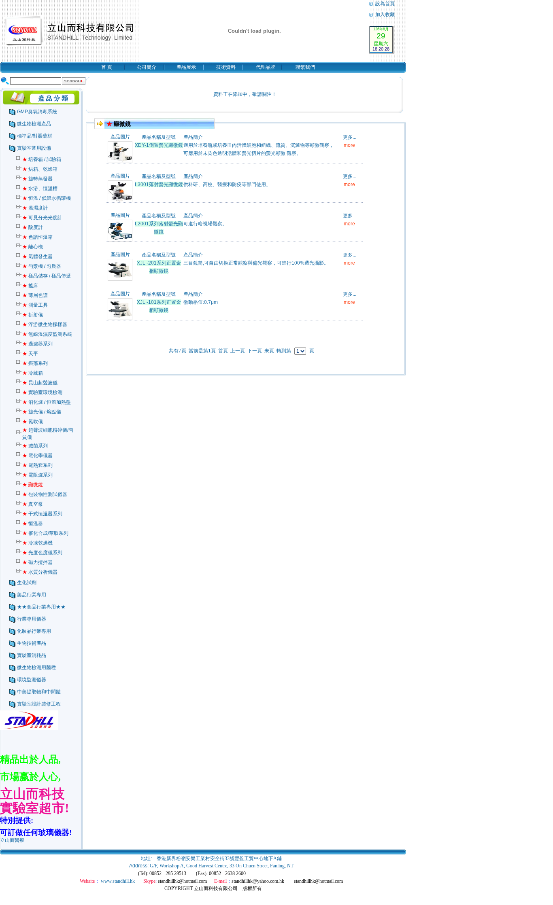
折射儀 (32, 315)
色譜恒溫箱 (37, 237)
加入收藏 (384, 14)
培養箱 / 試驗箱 (41, 159)
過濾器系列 (37, 344)
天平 (30, 353)
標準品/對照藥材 (34, 136)
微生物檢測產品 (34, 124)
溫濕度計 (35, 208)
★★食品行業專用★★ (41, 607)
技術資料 (226, 67)
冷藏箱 (32, 373)
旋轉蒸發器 (37, 179)
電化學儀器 (37, 455)
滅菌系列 (35, 446)
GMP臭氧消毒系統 (37, 111)
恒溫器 (32, 523)
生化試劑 (26, 582)
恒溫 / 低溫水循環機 (46, 198)
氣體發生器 (37, 256)
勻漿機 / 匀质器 (41, 266)
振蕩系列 (35, 363)
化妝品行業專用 (34, 631)
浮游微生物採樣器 (44, 324)
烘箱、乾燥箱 (39, 169)
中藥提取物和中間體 (39, 692)
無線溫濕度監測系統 (47, 334)
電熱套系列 (37, 465)
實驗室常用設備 (34, 148)
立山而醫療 (12, 840)
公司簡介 (146, 67)
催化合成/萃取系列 (45, 533)
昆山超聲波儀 (39, 383)
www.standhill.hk (118, 881)
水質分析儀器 (39, 572)
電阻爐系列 (37, 475)
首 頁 (106, 67)
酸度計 (32, 227)
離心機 (32, 247)
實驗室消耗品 (31, 655)
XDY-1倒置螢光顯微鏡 (159, 145)
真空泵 (32, 504)
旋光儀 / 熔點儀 (41, 412)
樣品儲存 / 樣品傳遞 (46, 276)
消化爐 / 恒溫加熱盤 (46, 402)
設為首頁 (384, 3)
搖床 (30, 285)
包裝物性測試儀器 (44, 494)
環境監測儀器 (31, 679)
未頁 (269, 351)
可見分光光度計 (42, 217)
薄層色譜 (35, 295)
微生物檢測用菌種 (36, 667)
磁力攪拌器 (37, 562)
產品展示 (186, 67)
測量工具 (35, 305)
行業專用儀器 (31, 619)
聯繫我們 (305, 67)
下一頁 (254, 351)
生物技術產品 (31, 643)
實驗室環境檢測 (42, 392)
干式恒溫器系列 (42, 514)
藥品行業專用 (31, 595)
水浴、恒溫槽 (39, 188)
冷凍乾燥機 (37, 543)
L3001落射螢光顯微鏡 (159, 184)
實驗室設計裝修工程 (39, 704)
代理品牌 (265, 67)
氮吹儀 (32, 421)
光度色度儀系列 (42, 552)
